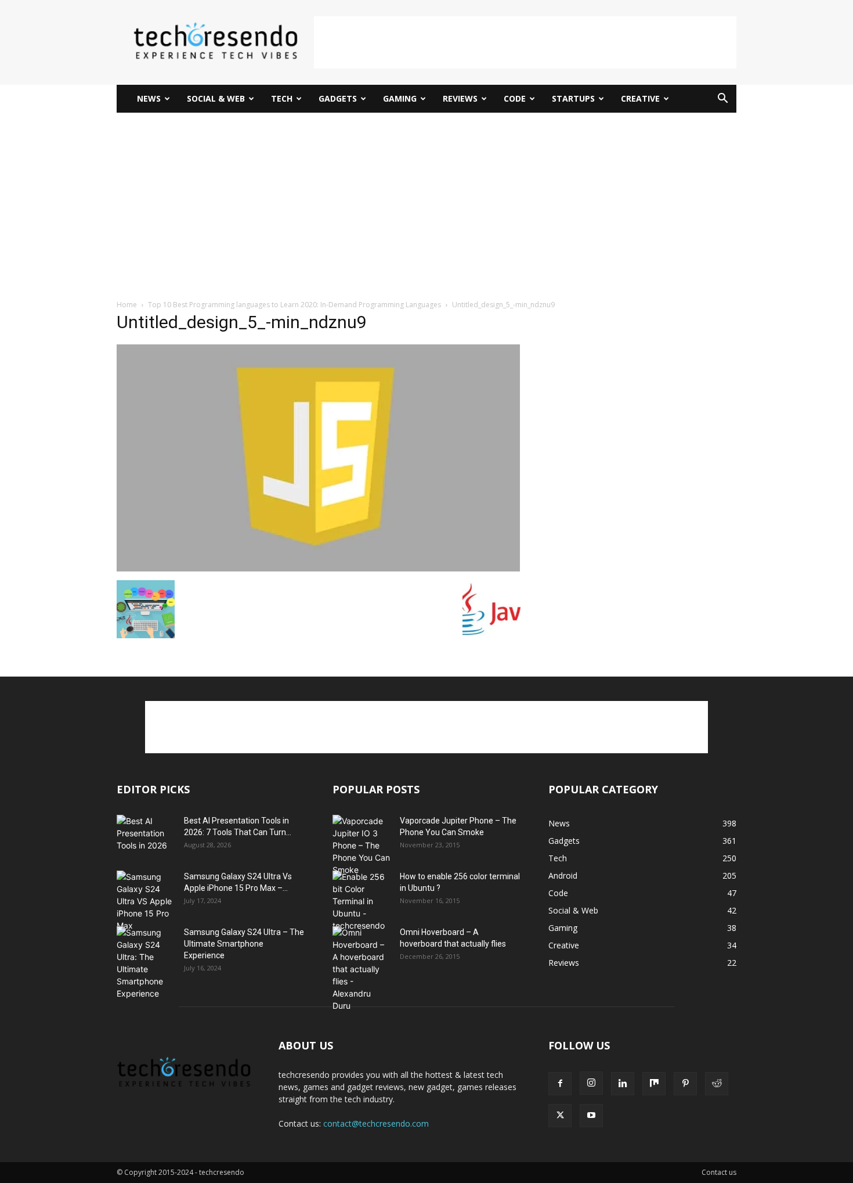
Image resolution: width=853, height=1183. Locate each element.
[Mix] (654, 1083)
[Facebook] (560, 1083)
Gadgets (338, 98)
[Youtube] (591, 1115)
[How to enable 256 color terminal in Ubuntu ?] (361, 901)
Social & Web (216, 98)
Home (127, 305)
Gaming (400, 98)
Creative (640, 98)
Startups (573, 98)
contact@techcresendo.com (376, 1123)
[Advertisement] (525, 42)
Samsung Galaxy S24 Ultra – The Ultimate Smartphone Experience (244, 943)
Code (515, 98)
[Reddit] (716, 1083)
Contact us (719, 1172)
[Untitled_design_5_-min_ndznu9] (318, 568)
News (149, 98)
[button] (722, 99)
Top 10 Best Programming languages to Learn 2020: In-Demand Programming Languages (294, 305)
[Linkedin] (622, 1083)
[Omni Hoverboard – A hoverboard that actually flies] (361, 969)
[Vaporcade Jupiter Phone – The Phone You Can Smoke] (361, 845)
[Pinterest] (685, 1083)
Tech (281, 98)
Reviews (460, 98)
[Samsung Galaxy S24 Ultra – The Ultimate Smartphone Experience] (146, 962)
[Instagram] (591, 1083)
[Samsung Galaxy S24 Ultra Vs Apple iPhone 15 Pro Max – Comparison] (146, 901)
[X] (560, 1115)
